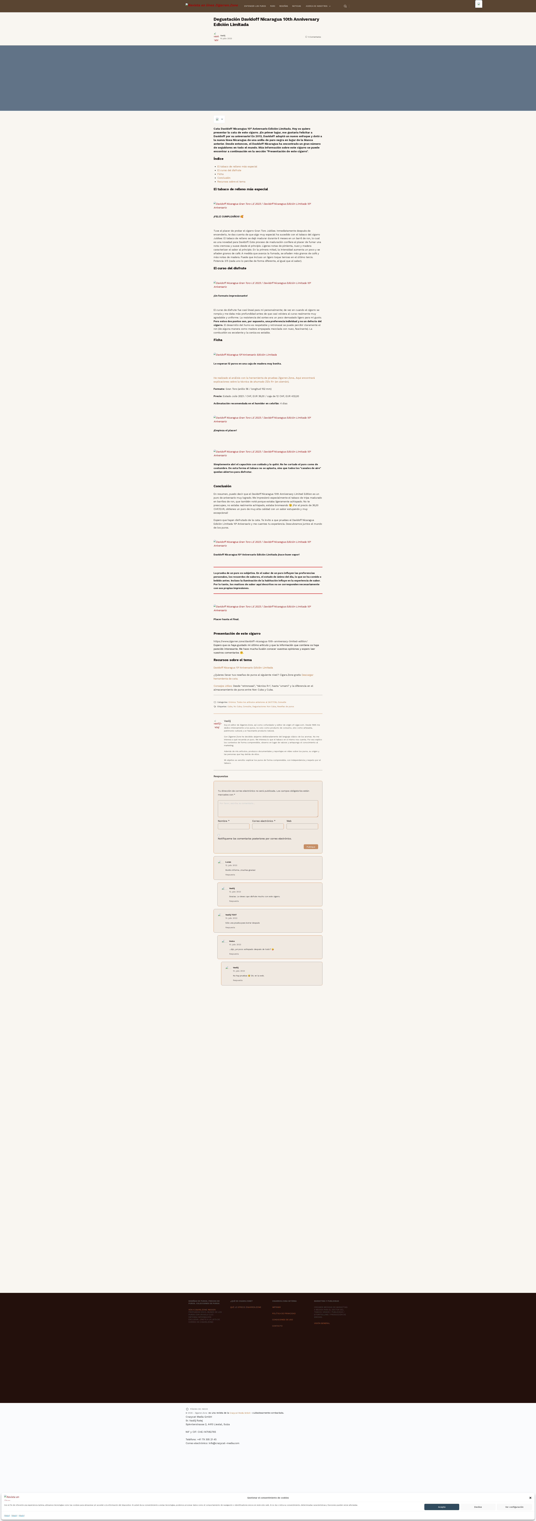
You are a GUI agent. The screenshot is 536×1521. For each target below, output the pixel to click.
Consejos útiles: (223, 685)
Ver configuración (514, 1507)
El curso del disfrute (229, 170)
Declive (478, 1507)
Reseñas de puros (285, 706)
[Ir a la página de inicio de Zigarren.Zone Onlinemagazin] (212, 6)
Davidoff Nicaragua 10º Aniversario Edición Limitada (243, 667)
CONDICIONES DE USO (282, 1320)
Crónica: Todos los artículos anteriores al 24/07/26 (252, 702)
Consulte (282, 702)
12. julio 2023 (231, 865)
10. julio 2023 (231, 918)
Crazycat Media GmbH (240, 1413)
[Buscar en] (345, 6)
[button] (530, 1497)
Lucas (228, 862)
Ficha (220, 174)
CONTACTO (277, 1326)
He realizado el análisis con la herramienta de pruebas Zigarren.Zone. (254, 377)
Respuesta (230, 875)
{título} (7, 1516)
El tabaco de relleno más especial (237, 166)
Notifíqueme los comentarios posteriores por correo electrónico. (255, 838)
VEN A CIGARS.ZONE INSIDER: (202, 1310)
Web (289, 821)
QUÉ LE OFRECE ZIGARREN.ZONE (245, 1307)
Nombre (223, 821)
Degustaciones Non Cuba (264, 706)
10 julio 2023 (226, 38)
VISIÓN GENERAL (322, 1323)
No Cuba (238, 706)
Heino (232, 941)
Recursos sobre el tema (231, 181)
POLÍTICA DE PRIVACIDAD (284, 1313)
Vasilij (222, 35)
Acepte (442, 1507)
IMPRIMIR (276, 1307)
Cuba (230, 706)
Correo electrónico (263, 821)
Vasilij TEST (231, 915)
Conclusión (223, 177)
